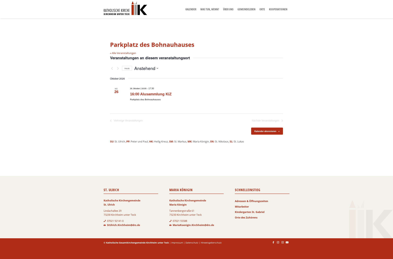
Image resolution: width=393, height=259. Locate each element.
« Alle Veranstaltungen (123, 53)
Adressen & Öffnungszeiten (251, 201)
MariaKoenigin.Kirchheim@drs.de (193, 225)
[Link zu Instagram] (278, 244)
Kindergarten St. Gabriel (250, 212)
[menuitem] (190, 9)
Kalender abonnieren (265, 131)
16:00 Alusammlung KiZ (151, 94)
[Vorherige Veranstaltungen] (112, 68)
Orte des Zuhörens (246, 217)
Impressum (177, 242)
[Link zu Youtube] (287, 244)
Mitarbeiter (242, 206)
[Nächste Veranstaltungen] (118, 68)
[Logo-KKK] (125, 9)
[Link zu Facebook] (273, 244)
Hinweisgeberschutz (211, 242)
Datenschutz (191, 242)
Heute (127, 68)
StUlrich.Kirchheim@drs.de (123, 225)
